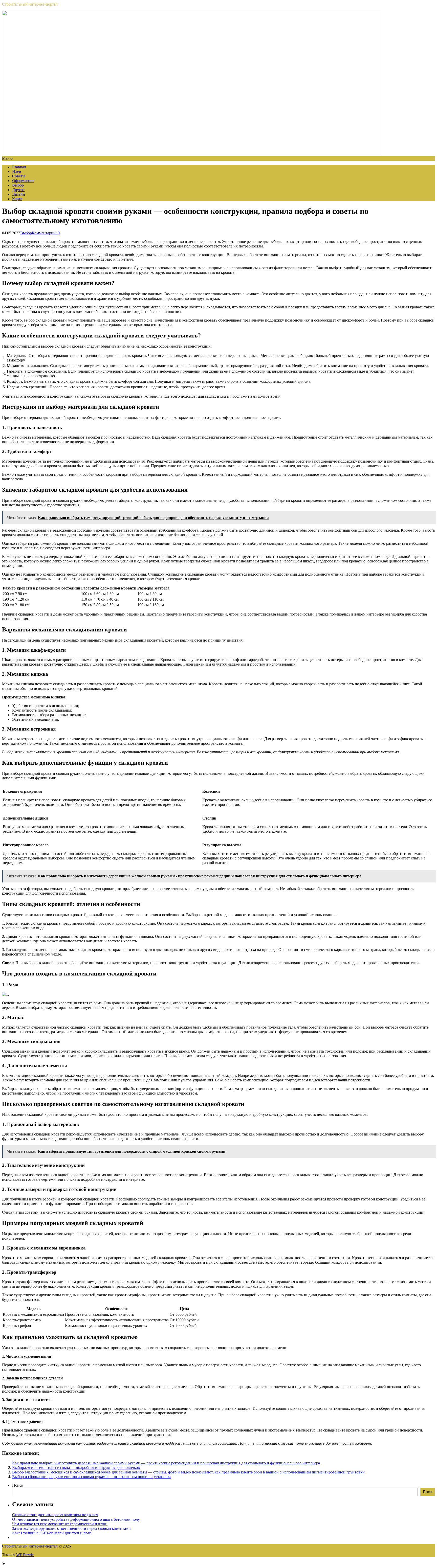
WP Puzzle (25, 1555)
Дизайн (18, 194)
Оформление (23, 180)
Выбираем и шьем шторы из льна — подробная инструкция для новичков (76, 1467)
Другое (18, 190)
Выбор (18, 185)
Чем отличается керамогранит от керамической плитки (59, 1524)
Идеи (16, 171)
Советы (18, 176)
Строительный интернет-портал (30, 4)
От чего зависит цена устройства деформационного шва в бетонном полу (76, 1519)
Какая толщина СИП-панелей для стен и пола (52, 1533)
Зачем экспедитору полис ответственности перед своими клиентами (71, 1528)
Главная (19, 167)
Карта (17, 199)
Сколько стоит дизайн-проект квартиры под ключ (55, 1515)
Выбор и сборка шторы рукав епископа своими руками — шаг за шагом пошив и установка (91, 1476)
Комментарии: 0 (46, 233)
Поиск (17, 1485)
